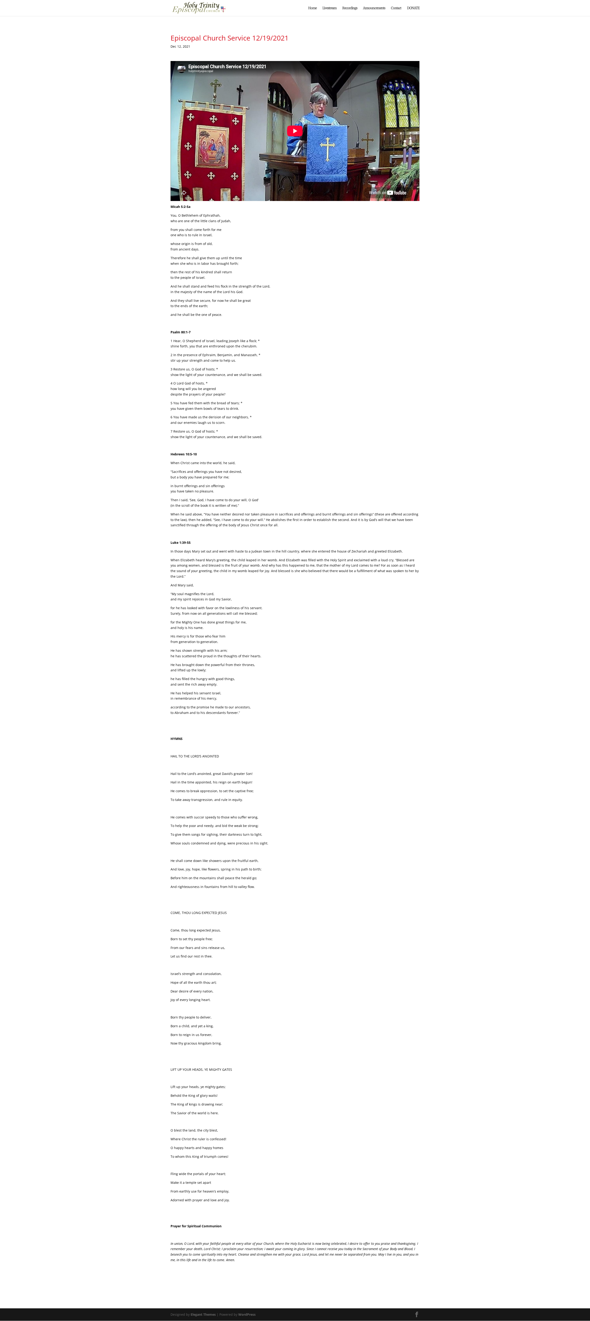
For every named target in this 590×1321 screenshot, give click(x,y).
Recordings (349, 8)
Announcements (374, 8)
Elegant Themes (203, 1314)
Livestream (329, 8)
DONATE (413, 8)
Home (312, 8)
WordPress (247, 1314)
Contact (396, 8)
